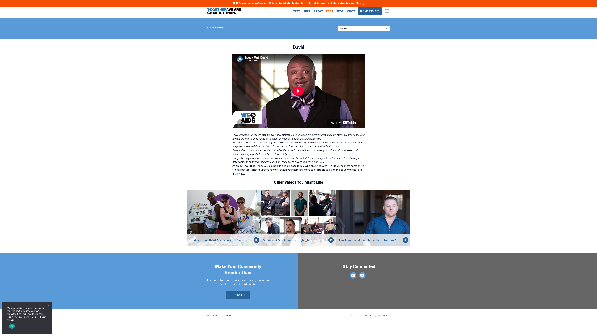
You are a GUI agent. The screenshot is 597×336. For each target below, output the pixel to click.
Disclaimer (383, 315)
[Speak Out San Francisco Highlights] (298, 217)
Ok (12, 326)
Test (296, 11)
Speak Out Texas (216, 27)
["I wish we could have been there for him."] (373, 217)
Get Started (238, 295)
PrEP (307, 11)
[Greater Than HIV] (224, 11)
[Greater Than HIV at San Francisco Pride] (224, 217)
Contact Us (354, 315)
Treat (318, 11)
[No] (48, 305)
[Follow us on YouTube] (362, 275)
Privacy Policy (369, 315)
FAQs (329, 11)
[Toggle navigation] (387, 11)
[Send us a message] (353, 275)
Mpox (351, 11)
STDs (339, 11)
